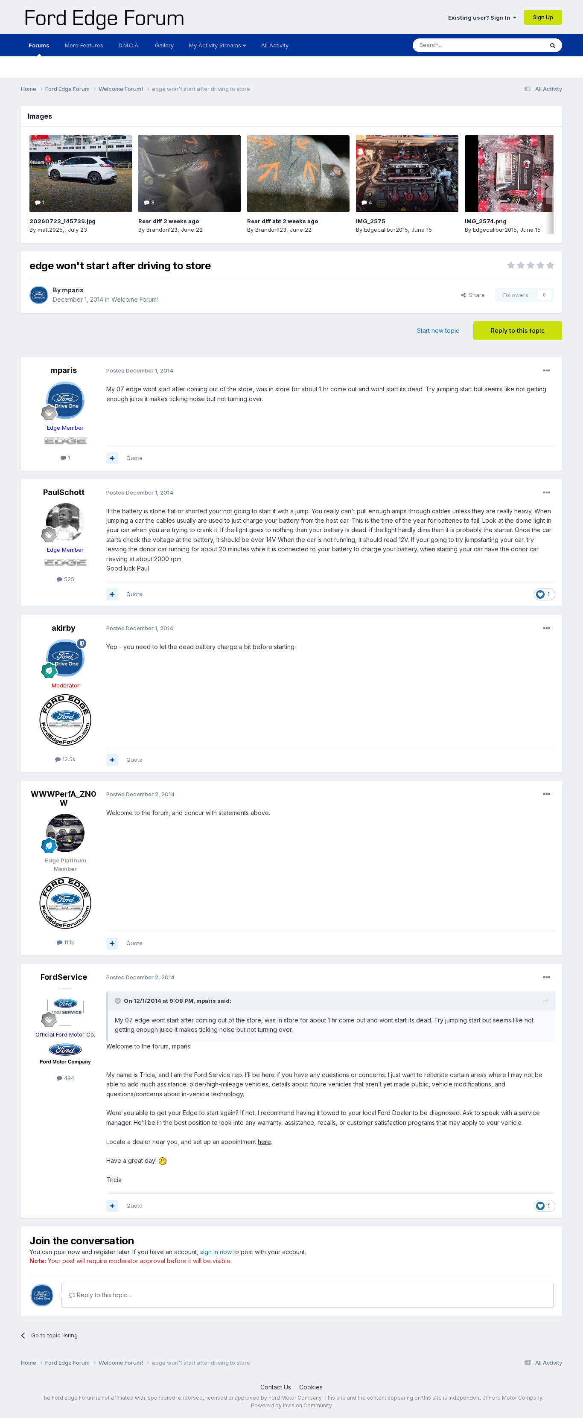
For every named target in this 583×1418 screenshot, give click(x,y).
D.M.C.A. (129, 45)
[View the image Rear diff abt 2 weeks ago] (298, 173)
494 (68, 1077)
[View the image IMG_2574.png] (516, 173)
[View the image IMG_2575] (407, 173)
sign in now (216, 1251)
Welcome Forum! (134, 299)
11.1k (68, 942)
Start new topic (438, 330)
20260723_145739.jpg (62, 221)
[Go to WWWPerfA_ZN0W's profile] (65, 833)
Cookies (311, 1387)
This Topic (518, 45)
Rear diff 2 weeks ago (168, 221)
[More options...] (546, 371)
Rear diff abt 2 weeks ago (282, 221)
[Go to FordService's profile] (65, 1007)
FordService (64, 977)
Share (475, 294)
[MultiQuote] (112, 458)
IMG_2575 (370, 221)
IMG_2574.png (486, 221)
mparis (73, 290)
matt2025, (51, 229)
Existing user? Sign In (480, 17)
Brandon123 (162, 229)
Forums (39, 45)
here (264, 1141)
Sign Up (543, 17)
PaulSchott (64, 492)
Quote (134, 457)
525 (68, 579)
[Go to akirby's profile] (65, 658)
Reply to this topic (518, 330)
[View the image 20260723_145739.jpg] (80, 173)
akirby (64, 627)
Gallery (164, 45)
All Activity (275, 45)
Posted (139, 370)
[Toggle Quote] (118, 1000)
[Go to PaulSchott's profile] (65, 522)
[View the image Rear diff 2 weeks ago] (189, 173)
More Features (84, 45)
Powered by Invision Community (291, 1405)
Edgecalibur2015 (386, 229)
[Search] (552, 45)
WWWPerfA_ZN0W (63, 798)
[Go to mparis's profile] (38, 294)
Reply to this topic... (103, 1295)
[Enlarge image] (162, 1160)
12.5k (68, 759)
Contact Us (275, 1387)
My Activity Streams (216, 45)
